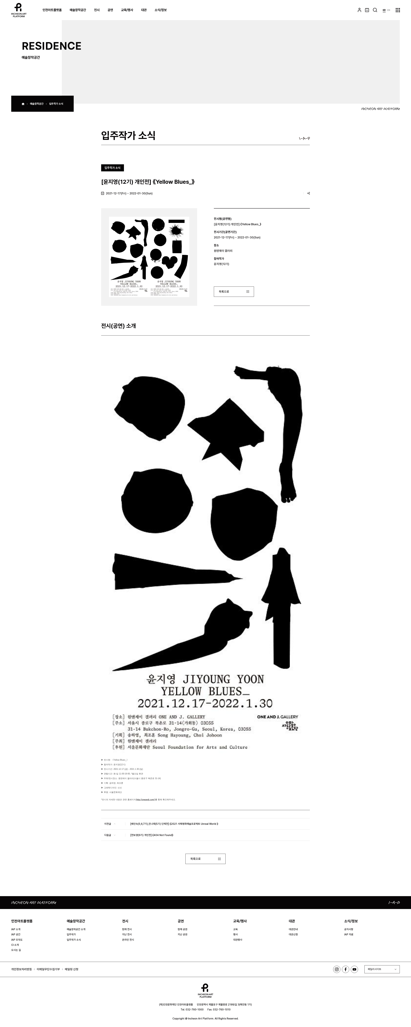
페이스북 (345, 969)
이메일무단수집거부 (48, 969)
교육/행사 (127, 10)
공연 (110, 10)
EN (388, 10)
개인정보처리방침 (21, 969)
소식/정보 (161, 10)
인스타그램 (336, 969)
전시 (97, 10)
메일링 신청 (71, 969)
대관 (144, 10)
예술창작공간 (78, 10)
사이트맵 (398, 10)
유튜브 (354, 969)
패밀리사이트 (374, 969)
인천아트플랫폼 (52, 10)
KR (384, 10)
